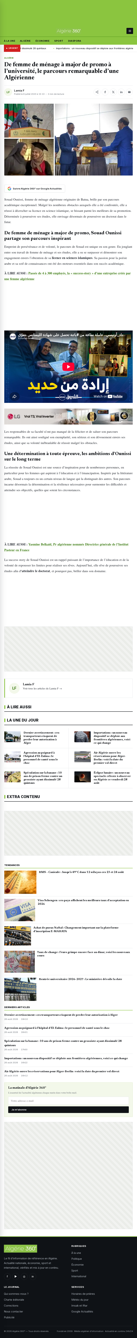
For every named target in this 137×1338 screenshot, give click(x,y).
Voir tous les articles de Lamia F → (42, 688)
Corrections (11, 1305)
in (33, 1276)
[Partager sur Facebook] (105, 92)
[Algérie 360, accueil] (68, 31)
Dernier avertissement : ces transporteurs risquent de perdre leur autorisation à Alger (61, 1015)
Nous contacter (13, 1311)
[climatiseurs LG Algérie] (68, 416)
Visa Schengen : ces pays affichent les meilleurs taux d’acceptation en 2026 (83, 902)
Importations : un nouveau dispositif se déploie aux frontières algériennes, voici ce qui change (66, 1058)
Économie (42, 40)
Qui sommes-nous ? (16, 1293)
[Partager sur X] (113, 92)
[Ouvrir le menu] (129, 31)
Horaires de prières (83, 1293)
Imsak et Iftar (79, 1305)
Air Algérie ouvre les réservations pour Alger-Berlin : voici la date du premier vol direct (61, 1071)
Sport (58, 40)
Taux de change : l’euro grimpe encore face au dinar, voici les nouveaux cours (83, 954)
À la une (9, 40)
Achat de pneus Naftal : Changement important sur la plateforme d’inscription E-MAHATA (76, 929)
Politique (76, 1258)
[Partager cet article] (97, 92)
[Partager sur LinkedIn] (121, 92)
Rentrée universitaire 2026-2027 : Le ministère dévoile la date (80, 979)
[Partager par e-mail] (129, 92)
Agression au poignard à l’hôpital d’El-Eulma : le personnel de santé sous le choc (57, 1028)
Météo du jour (79, 1299)
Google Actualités (82, 1311)
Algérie (25, 40)
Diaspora (74, 40)
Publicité (9, 1317)
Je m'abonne (18, 1109)
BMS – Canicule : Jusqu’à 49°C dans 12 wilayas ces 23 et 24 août (81, 872)
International (78, 1276)
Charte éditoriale (14, 1299)
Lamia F (19, 90)
